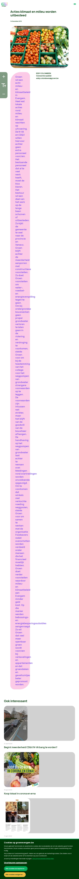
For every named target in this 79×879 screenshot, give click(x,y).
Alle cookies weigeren (14, 874)
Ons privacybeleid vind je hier (43, 859)
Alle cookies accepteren (15, 868)
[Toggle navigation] (74, 5)
